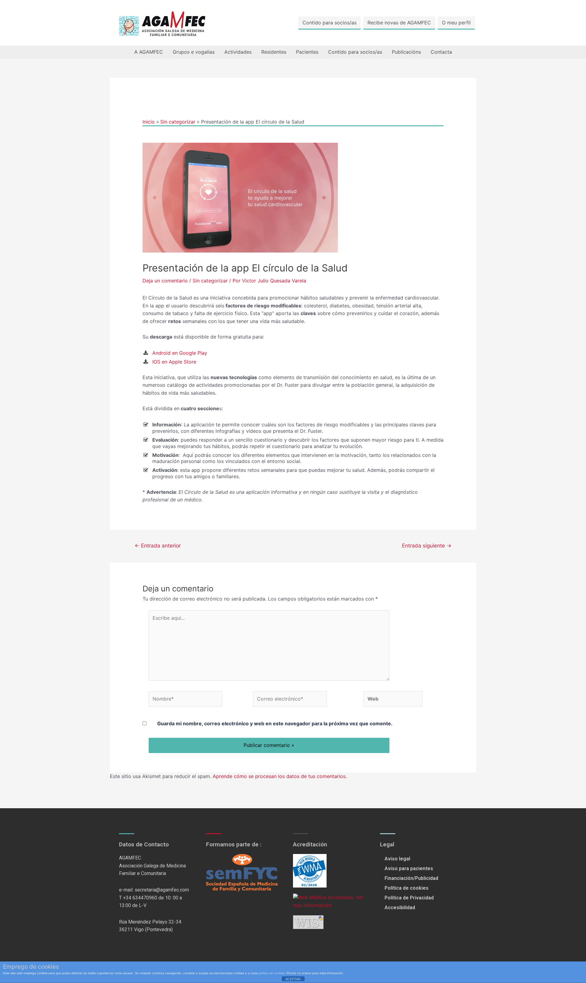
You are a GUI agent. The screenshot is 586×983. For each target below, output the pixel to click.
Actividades (237, 52)
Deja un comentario (165, 281)
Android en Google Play (180, 353)
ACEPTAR (293, 979)
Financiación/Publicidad (411, 878)
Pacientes (307, 52)
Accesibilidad (400, 907)
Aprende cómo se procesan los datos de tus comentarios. (280, 776)
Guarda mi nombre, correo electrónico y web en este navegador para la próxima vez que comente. (274, 723)
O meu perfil (456, 23)
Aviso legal (397, 859)
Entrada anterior (158, 545)
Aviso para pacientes (409, 868)
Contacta (441, 52)
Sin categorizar (210, 281)
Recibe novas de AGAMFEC (399, 23)
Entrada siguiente (426, 545)
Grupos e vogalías (194, 52)
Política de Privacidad (409, 898)
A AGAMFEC (148, 52)
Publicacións (406, 52)
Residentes (273, 52)
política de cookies (272, 973)
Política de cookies (407, 888)
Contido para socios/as (329, 23)
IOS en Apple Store (174, 362)
